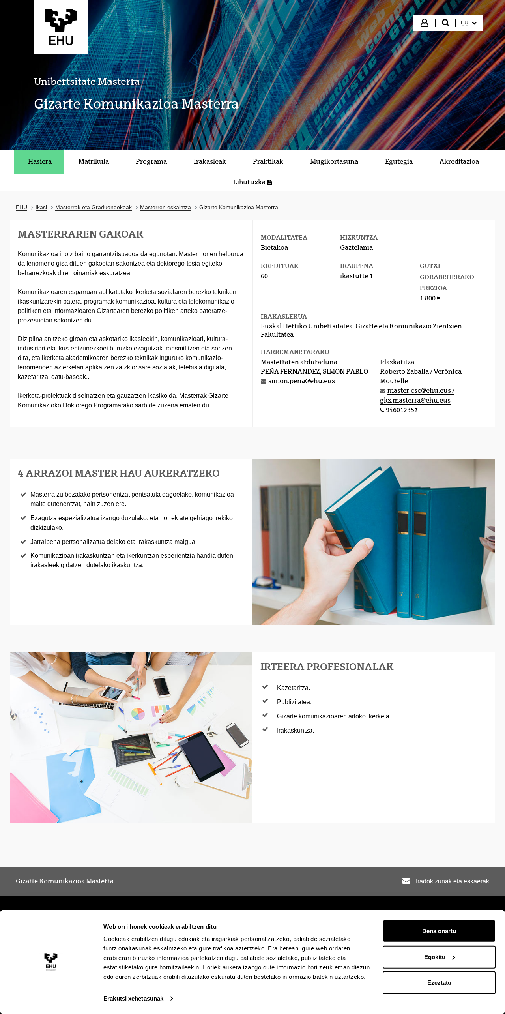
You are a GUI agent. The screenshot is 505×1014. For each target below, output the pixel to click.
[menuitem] (469, 23)
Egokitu (434, 956)
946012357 (402, 410)
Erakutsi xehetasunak (133, 998)
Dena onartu (439, 931)
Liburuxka (249, 182)
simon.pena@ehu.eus (301, 381)
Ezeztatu (439, 982)
